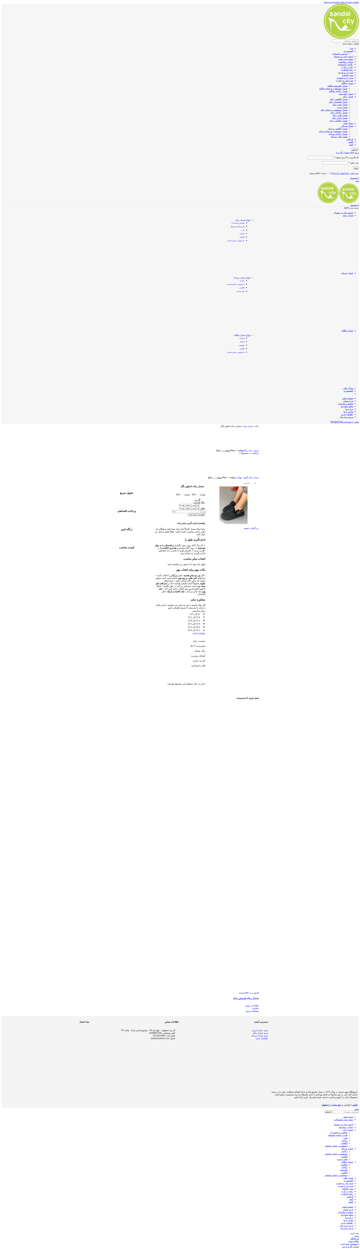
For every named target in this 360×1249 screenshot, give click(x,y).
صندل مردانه (347, 126)
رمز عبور (354, 162)
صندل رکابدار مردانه (338, 134)
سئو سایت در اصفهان (331, 1105)
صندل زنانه (348, 96)
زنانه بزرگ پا (347, 67)
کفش (350, 142)
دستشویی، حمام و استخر (236, 241)
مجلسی (242, 338)
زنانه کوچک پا (347, 70)
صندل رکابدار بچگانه (338, 91)
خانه (256, 426)
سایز (203, 508)
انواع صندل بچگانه (242, 335)
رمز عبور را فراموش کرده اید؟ (344, 173)
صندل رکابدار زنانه (339, 112)
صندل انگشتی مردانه (338, 128)
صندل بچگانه (347, 83)
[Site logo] (341, 38)
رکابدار (242, 234)
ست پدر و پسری (345, 72)
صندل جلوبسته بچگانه (338, 86)
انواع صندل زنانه (242, 220)
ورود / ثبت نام (346, 1228)
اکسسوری (348, 51)
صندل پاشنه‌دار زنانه (338, 102)
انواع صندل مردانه (242, 277)
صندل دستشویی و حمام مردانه (333, 131)
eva (351, 48)
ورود (356, 168)
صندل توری (342, 107)
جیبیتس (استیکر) (340, 54)
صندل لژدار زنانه (340, 118)
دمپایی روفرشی (345, 62)
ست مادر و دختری (344, 80)
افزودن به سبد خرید (196, 515)
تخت (243, 230)
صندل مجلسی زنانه (339, 120)
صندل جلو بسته (346, 94)
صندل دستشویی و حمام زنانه (334, 110)
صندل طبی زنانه (340, 115)
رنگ (203, 502)
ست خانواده (347, 75)
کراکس (349, 139)
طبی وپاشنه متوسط (238, 227)
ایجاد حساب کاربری (345, 152)
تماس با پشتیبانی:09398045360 (344, 422)
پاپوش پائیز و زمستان (343, 56)
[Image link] (78, 1049)
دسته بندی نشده (345, 59)
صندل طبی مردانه (339, 136)
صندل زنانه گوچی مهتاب (247, 477)
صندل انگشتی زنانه (339, 99)
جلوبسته (242, 345)
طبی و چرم (241, 291)
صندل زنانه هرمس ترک (246, 998)
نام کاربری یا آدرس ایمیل (346, 157)
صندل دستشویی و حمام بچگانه (333, 88)
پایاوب (354, 1105)
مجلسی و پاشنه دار (238, 223)
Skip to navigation (332, 2)
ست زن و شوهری (344, 78)
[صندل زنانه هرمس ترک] (205, 845)
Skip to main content (350, 2)
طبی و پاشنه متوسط (338, 1135)
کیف (351, 144)
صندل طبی (348, 123)
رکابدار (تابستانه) (345, 64)
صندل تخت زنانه (340, 104)
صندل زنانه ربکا (251, 450)
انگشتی (242, 237)
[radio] (189, 500)
